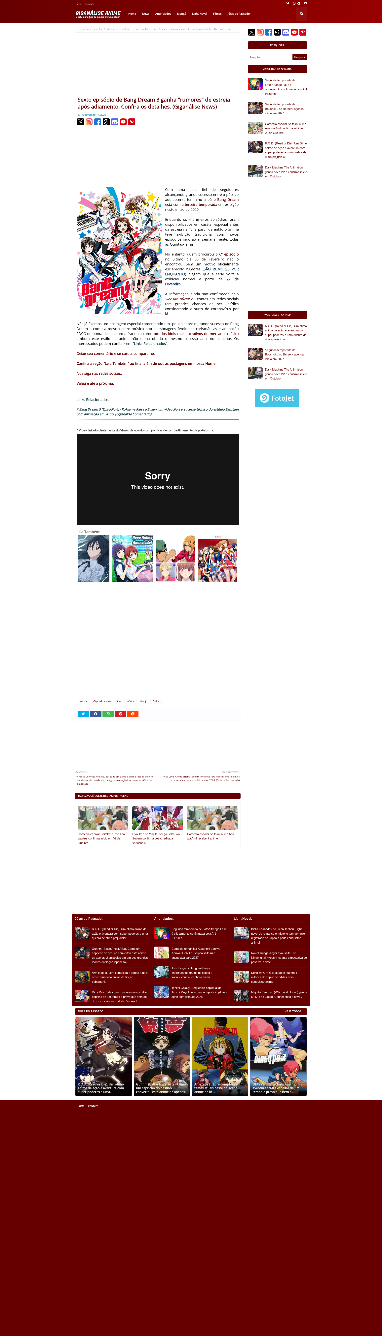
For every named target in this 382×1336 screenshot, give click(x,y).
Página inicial (85, 29)
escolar (98, 29)
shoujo (143, 701)
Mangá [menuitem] (181, 13)
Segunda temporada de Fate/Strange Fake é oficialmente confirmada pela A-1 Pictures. (286, 86)
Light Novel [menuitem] (199, 13)
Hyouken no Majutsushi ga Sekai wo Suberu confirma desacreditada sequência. (156, 838)
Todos (156, 701)
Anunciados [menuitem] (163, 13)
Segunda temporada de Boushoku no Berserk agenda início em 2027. (284, 109)
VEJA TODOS (293, 1011)
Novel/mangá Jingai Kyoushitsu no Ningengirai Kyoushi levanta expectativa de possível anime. (279, 957)
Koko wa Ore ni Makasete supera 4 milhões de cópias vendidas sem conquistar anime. (274, 977)
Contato (89, 4)
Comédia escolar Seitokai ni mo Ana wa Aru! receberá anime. (210, 836)
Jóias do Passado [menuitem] (239, 13)
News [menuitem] (145, 13)
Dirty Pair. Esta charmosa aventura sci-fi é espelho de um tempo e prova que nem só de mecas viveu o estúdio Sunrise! (119, 996)
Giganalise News (102, 701)
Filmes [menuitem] (217, 13)
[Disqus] (158, 642)
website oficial (177, 298)
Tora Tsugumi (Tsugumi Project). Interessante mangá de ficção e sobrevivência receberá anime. (192, 972)
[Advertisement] (158, 66)
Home (78, 4)
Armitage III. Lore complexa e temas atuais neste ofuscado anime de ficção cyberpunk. (120, 977)
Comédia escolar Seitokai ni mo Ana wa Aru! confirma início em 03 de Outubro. (101, 838)
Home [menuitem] (132, 13)
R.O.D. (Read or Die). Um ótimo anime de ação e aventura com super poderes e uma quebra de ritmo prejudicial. (286, 150)
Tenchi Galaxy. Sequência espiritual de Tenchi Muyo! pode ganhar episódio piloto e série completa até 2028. (199, 992)
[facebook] (298, 3)
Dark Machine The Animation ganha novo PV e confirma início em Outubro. (286, 172)
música (130, 701)
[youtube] (305, 3)
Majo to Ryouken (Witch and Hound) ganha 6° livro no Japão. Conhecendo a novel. (279, 994)
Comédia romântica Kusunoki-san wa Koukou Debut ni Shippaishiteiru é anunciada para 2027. (196, 953)
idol (119, 701)
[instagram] (294, 3)
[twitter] (287, 3)
